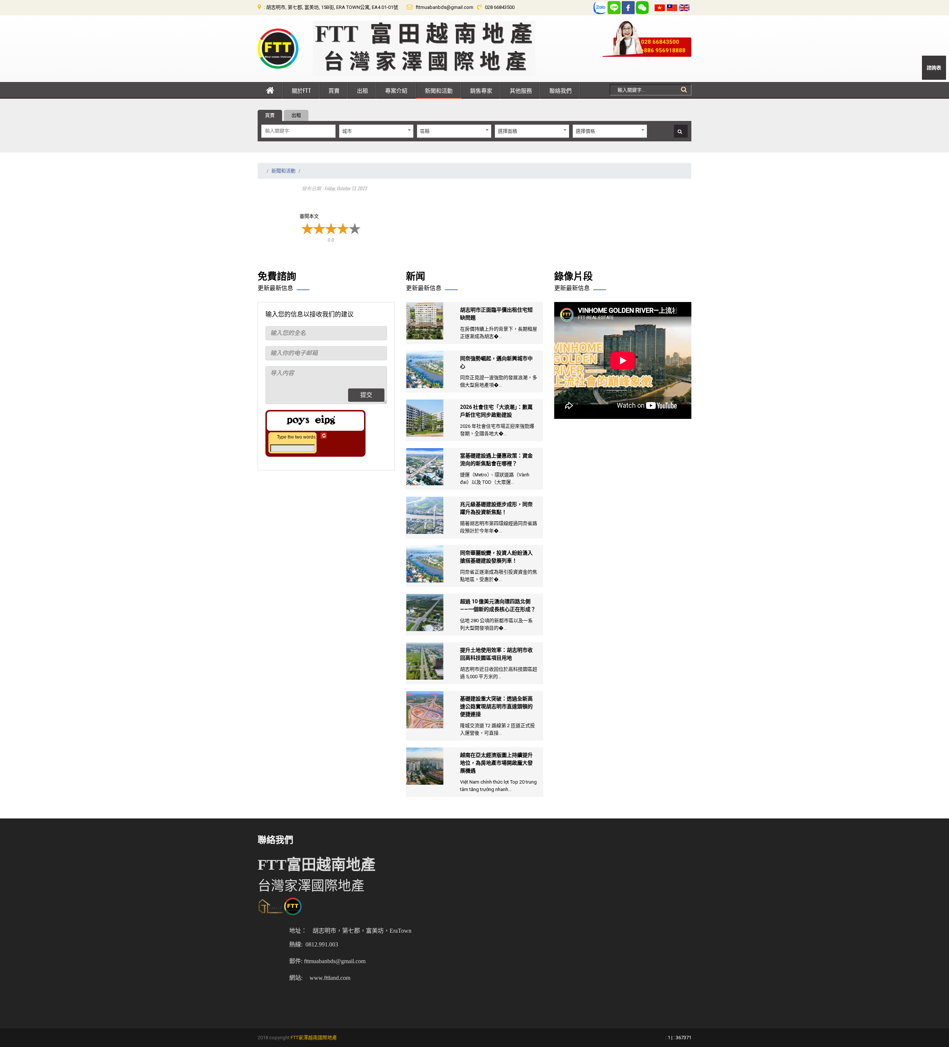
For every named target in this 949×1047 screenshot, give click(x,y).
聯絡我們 (560, 90)
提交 (366, 394)
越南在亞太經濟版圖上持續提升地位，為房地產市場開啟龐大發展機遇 (496, 763)
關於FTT (301, 90)
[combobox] (376, 131)
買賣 (334, 90)
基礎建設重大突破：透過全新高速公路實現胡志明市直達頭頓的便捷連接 (496, 706)
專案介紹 (396, 90)
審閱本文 (309, 216)
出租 (362, 90)
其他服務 (521, 90)
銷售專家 (481, 90)
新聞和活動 (439, 90)
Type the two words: (297, 437)
